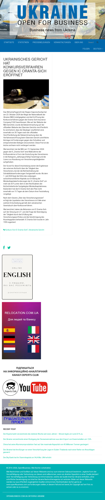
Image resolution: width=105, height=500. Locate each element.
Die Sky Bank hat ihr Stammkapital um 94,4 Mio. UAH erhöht (27, 457)
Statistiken (23, 42)
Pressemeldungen (41, 42)
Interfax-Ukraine (37, 496)
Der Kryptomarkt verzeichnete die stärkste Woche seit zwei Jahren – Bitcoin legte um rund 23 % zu (43, 434)
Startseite (9, 42)
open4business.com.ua (17, 496)
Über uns (79, 42)
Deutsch (97, 49)
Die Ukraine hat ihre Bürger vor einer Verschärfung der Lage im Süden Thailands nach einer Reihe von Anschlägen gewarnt (49, 451)
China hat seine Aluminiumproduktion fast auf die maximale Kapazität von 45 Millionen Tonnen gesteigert (45, 444)
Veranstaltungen (62, 42)
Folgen (86, 49)
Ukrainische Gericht (36, 230)
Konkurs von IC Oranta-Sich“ (16, 230)
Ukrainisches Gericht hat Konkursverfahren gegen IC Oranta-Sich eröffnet (25, 66)
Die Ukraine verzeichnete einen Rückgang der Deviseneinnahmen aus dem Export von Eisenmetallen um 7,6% (47, 439)
